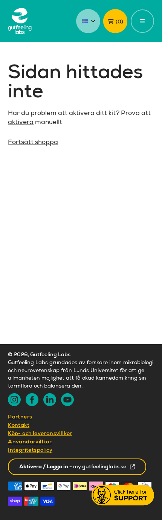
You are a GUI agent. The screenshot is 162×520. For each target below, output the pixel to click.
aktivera (21, 123)
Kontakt (18, 425)
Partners (20, 417)
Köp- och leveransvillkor (40, 434)
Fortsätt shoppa (33, 143)
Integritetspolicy (30, 450)
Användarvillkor (30, 442)
